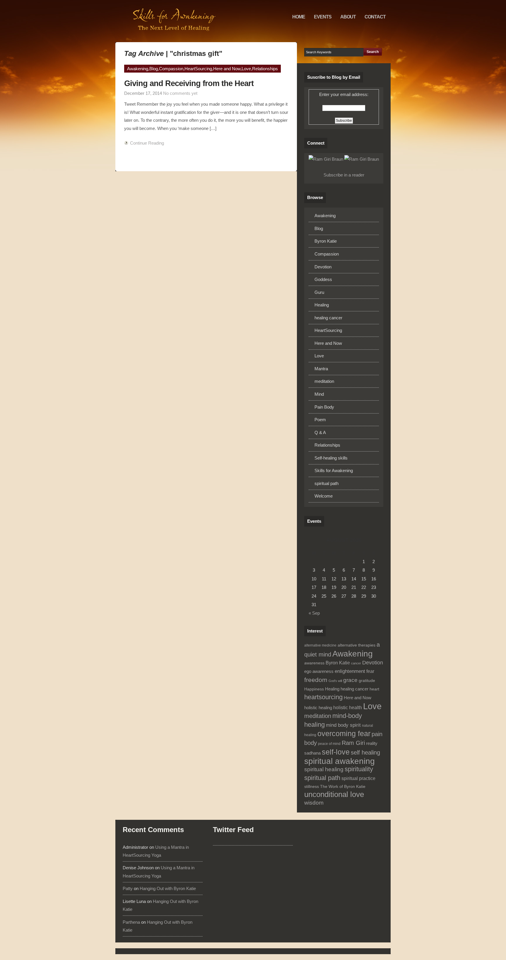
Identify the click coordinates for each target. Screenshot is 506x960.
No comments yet (180, 93)
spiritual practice (358, 778)
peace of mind (329, 744)
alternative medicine (320, 645)
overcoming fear (343, 734)
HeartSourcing (198, 68)
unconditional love (334, 794)
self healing (365, 752)
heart (374, 689)
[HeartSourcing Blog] (174, 21)
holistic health (347, 707)
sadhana (312, 753)
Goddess (323, 279)
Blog (153, 68)
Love (246, 68)
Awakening (137, 68)
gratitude (367, 680)
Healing (321, 304)
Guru (319, 292)
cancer (356, 663)
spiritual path (326, 483)
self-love (336, 752)
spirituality (359, 769)
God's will (335, 681)
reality (371, 743)
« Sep (314, 613)
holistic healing (318, 707)
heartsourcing (323, 697)
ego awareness (319, 671)
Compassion (171, 68)
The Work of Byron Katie (342, 786)
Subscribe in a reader (344, 174)
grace (350, 680)
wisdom (314, 803)
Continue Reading (147, 142)
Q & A (320, 432)
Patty (128, 888)
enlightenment (350, 671)
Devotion (322, 266)
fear (370, 671)
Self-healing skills (331, 457)
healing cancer (328, 317)
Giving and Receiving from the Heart (189, 83)
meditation (324, 381)
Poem (320, 419)
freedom (315, 679)
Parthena (131, 922)
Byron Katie (325, 241)
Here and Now (226, 68)
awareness (314, 663)
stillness (311, 786)
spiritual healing (323, 769)
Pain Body (324, 406)
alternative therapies (356, 645)
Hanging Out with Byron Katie (168, 888)
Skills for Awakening (333, 470)
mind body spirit (343, 725)
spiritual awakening (339, 761)
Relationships (265, 68)
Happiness (314, 689)
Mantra (321, 368)
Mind (319, 394)
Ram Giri (353, 743)
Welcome (323, 495)
